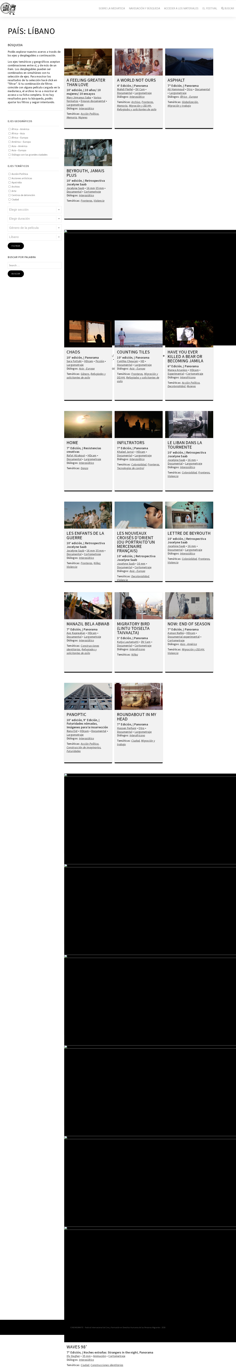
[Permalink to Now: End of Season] (189, 605)
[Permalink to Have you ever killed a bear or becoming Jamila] (189, 333)
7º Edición (175, 86)
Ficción (100, 361)
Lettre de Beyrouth (189, 533)
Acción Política (20, 173)
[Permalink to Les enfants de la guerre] (88, 515)
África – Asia (18, 133)
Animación (99, 1356)
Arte (14, 190)
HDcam (88, 361)
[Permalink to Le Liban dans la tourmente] (189, 424)
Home (72, 442)
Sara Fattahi (74, 361)
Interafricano (188, 377)
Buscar (229, 8)
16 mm (91, 188)
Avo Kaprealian (76, 633)
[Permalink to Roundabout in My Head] (139, 696)
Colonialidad (138, 464)
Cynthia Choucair (127, 361)
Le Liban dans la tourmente (185, 445)
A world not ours (136, 80)
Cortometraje (92, 191)
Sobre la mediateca (112, 8)
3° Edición (124, 638)
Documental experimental (184, 637)
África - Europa (189, 96)
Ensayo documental (93, 101)
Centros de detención (23, 195)
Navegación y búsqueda (144, 8)
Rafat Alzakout (76, 455)
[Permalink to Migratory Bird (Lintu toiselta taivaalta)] (139, 605)
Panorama (141, 86)
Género (85, 374)
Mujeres (82, 117)
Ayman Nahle (176, 633)
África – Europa (20, 137)
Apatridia (17, 182)
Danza (84, 468)
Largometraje (75, 105)
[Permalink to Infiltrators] (139, 424)
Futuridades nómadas (82, 723)
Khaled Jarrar (125, 452)
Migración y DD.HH (140, 105)
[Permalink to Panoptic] (88, 696)
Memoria (72, 117)
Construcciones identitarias (107, 1365)
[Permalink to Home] (88, 424)
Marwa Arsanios (177, 370)
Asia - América (188, 644)
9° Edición (90, 720)
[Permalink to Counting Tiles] (139, 333)
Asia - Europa (87, 368)
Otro (189, 89)
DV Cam (140, 89)
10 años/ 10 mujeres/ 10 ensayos (84, 92)
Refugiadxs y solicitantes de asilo (136, 109)
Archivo (16, 186)
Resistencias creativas (84, 450)
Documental (124, 93)
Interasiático (86, 108)
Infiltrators (130, 442)
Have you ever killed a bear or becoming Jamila (185, 356)
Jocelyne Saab (75, 188)
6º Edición (175, 366)
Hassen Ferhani (126, 728)
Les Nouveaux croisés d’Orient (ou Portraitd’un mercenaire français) (136, 542)
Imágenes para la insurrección (87, 727)
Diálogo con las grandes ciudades (30, 154)
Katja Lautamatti (128, 642)
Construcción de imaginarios (84, 747)
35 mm (100, 188)
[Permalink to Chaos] (88, 333)
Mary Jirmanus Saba (79, 97)
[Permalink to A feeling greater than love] (88, 62)
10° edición (74, 90)
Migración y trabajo (179, 105)
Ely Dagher (73, 1356)
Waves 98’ (77, 1347)
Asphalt (176, 80)
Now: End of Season (189, 624)
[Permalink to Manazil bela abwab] (88, 605)
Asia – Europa (19, 150)
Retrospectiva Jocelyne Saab (86, 182)
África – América (20, 129)
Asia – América (19, 146)
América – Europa (21, 141)
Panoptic (76, 714)
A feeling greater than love (86, 82)
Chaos (73, 352)
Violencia (99, 200)
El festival (209, 8)
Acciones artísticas (22, 178)
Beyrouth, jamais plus (85, 173)
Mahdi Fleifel (125, 89)
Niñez (97, 563)
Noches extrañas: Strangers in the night (110, 1352)
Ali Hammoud (176, 89)
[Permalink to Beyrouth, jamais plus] (88, 152)
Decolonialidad (176, 386)
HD (142, 361)
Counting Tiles (133, 352)
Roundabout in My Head (136, 716)
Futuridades (74, 751)
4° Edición (124, 86)
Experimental (176, 373)
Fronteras (147, 102)
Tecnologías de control (130, 468)
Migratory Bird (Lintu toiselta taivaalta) (133, 628)
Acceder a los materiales (181, 8)
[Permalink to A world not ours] (139, 62)
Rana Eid (72, 731)
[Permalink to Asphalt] (189, 62)
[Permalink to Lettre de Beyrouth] (189, 515)
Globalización (190, 102)
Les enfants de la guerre (85, 535)
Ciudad (15, 199)
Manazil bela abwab (88, 624)
